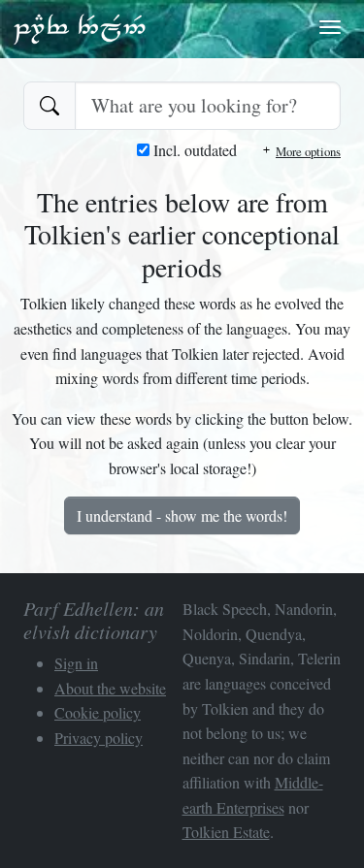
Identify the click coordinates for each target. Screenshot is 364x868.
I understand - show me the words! (182, 515)
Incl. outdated (193, 150)
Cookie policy (97, 712)
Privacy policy (98, 737)
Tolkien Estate (226, 831)
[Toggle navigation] (330, 27)
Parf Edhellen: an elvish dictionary (80, 28)
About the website (110, 688)
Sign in (76, 663)
